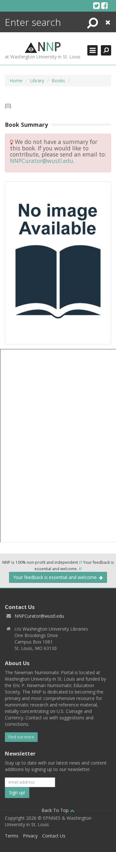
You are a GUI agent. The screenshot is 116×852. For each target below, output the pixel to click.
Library (37, 80)
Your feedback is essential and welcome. (56, 577)
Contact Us (53, 836)
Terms (11, 836)
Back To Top (56, 810)
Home (16, 80)
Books (58, 80)
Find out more (21, 737)
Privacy (30, 836)
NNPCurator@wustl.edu (41, 161)
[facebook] (104, 5)
